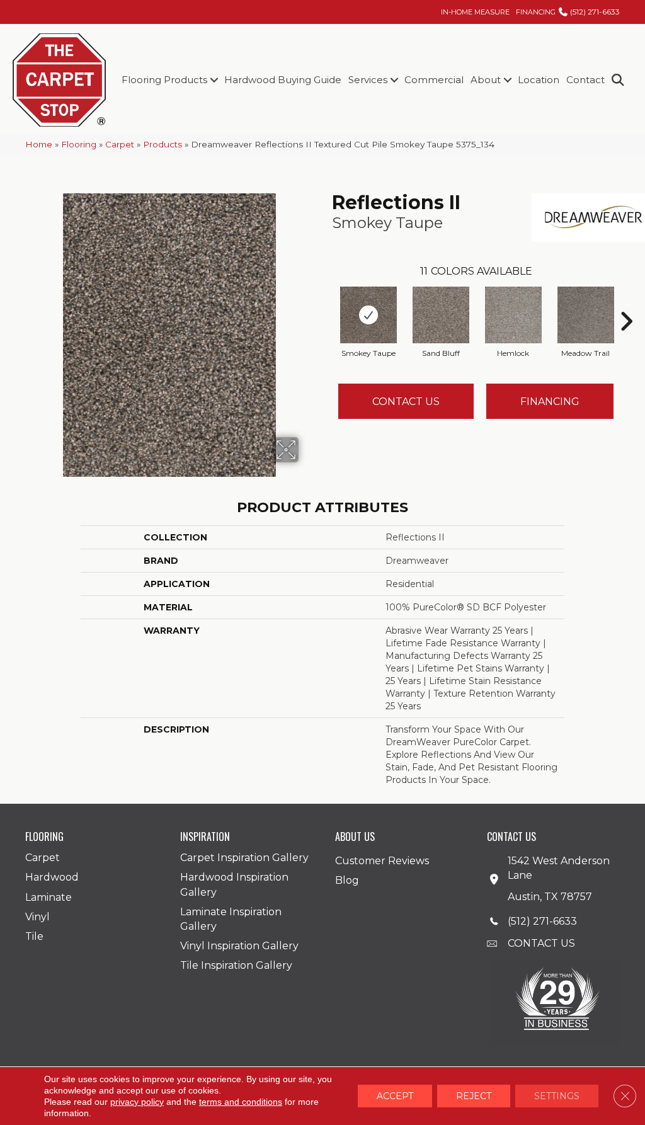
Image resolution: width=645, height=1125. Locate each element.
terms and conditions (240, 1102)
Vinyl (37, 917)
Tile (34, 936)
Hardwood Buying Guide (282, 80)
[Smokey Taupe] (368, 314)
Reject (473, 1096)
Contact (585, 80)
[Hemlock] (513, 314)
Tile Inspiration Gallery (236, 965)
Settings (556, 1096)
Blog (347, 880)
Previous (325, 302)
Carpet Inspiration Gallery (244, 858)
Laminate (48, 897)
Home (38, 144)
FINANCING (536, 12)
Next (626, 302)
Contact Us (406, 402)
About (486, 80)
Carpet (119, 144)
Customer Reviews (382, 861)
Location (538, 80)
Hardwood (52, 877)
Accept (395, 1096)
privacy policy (137, 1102)
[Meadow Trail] (585, 314)
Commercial (434, 80)
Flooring (78, 144)
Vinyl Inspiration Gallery (239, 946)
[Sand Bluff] (440, 314)
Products (162, 144)
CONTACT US (541, 943)
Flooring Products (164, 80)
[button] (213, 80)
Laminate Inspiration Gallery (231, 919)
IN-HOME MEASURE (475, 12)
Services (367, 80)
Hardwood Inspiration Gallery (234, 884)
